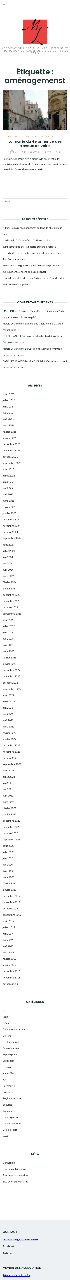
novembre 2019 (11, 902)
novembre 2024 (11, 525)
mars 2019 (8, 952)
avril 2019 (8, 946)
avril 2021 (8, 795)
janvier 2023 (9, 663)
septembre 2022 (12, 688)
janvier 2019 (9, 964)
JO (4, 1079)
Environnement (11, 1048)
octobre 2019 (10, 908)
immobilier (32, 136)
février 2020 (9, 883)
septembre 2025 (12, 462)
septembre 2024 (12, 538)
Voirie (60, 136)
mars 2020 (8, 877)
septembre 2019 (12, 914)
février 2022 (9, 732)
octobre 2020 (10, 833)
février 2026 (9, 431)
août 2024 (8, 544)
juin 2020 (8, 858)
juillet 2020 (9, 852)
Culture (7, 1035)
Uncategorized (11, 1117)
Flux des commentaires (15, 1175)
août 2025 (8, 469)
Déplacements (11, 1041)
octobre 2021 (10, 757)
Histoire (7, 1066)
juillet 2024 (9, 550)
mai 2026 (8, 412)
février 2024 (9, 582)
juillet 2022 (9, 701)
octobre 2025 (10, 456)
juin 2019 (8, 933)
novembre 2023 (11, 601)
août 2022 (8, 695)
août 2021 (8, 770)
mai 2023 (8, 638)
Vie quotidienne (12, 1123)
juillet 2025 (9, 475)
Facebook (8, 1246)
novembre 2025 (11, 450)
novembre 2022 (11, 676)
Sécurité (7, 1104)
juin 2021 (8, 782)
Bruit (5, 1016)
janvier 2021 (9, 814)
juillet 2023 (9, 626)
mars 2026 (8, 425)
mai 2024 (8, 563)
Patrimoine (48, 136)
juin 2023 (8, 632)
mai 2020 (8, 864)
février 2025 (9, 506)
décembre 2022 (11, 670)
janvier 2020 (9, 889)
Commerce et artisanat (16, 1029)
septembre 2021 (12, 764)
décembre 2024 (11, 519)
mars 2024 (8, 575)
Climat (6, 1023)
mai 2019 (8, 939)
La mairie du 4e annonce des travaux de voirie (35, 143)
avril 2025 (8, 494)
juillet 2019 (9, 927)
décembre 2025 (11, 444)
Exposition (9, 1060)
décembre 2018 (11, 971)
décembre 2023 (11, 594)
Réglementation (12, 1098)
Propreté (8, 1092)
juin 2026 (8, 406)
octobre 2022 (10, 682)
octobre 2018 (10, 983)
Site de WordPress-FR (15, 1181)
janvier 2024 (9, 588)
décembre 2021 (11, 745)
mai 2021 (8, 789)
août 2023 (8, 619)
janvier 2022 (9, 739)
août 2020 (8, 845)
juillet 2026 (9, 400)
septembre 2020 (12, 839)
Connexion (9, 1162)
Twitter (7, 1253)
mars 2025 (8, 500)
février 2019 (9, 958)
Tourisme (8, 1110)
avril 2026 (8, 419)
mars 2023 (8, 651)
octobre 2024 (10, 532)
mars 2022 (8, 726)
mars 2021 (8, 801)
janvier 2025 (9, 513)
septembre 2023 (12, 613)
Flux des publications (14, 1168)
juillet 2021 (9, 776)
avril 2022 (8, 720)
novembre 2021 (11, 751)
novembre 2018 (11, 977)
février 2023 (9, 657)
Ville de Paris (10, 1129)
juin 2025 (8, 481)
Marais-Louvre (27, 152)
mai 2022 (8, 713)
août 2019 (8, 921)
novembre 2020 (11, 826)
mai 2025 (8, 488)
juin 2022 (8, 707)
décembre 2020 (11, 820)
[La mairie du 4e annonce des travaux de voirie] (35, 110)
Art (4, 1010)
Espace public (14, 136)
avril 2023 (8, 644)
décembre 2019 (11, 895)
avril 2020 (8, 870)
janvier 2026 (9, 437)
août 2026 (8, 393)
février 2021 (9, 808)
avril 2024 (8, 569)
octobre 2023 (10, 607)
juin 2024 (8, 557)
